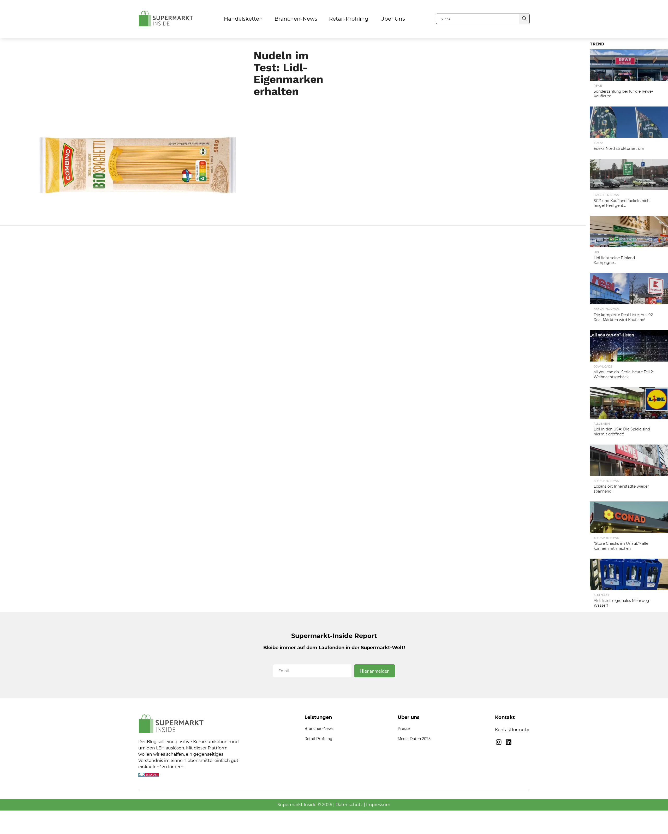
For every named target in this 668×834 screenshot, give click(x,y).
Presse (404, 728)
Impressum (378, 804)
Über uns (392, 18)
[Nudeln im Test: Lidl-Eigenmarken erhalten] (134, 215)
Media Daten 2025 (414, 738)
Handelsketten (243, 18)
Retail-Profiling (348, 18)
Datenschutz (349, 804)
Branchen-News (296, 18)
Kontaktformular (512, 729)
